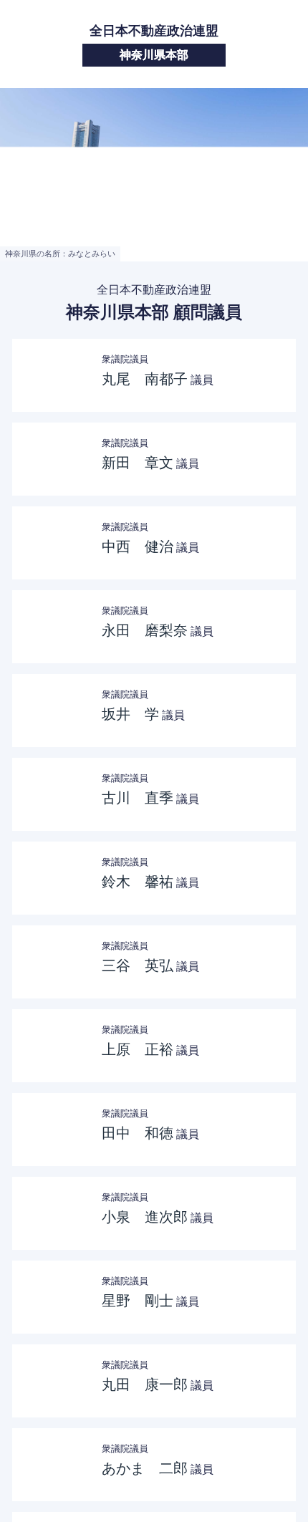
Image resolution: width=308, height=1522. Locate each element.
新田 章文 (137, 463)
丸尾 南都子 (145, 379)
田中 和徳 (137, 1133)
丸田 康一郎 (145, 1384)
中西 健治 (137, 546)
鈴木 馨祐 (137, 882)
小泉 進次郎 (145, 1217)
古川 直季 (137, 798)
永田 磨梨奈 (145, 630)
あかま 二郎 (145, 1468)
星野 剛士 (137, 1301)
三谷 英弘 (137, 965)
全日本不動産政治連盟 (154, 42)
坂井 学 (130, 714)
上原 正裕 (137, 1049)
